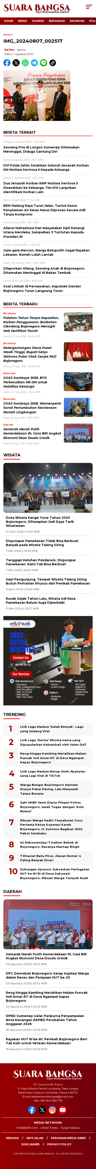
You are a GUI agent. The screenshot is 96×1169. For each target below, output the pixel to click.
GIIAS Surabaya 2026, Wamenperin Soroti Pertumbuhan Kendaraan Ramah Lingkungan (32, 408)
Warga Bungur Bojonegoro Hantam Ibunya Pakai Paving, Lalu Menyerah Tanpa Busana (49, 789)
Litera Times (49, 1127)
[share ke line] (44, 65)
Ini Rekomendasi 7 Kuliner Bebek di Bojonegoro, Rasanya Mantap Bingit (49, 845)
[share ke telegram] (35, 65)
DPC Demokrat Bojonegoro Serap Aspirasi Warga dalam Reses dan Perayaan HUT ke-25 (47, 975)
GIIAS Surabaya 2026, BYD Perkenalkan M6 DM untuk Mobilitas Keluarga (25, 382)
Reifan (9, 49)
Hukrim (38, 21)
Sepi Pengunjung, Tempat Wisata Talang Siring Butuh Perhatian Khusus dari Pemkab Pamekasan (48, 581)
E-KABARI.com (27, 1127)
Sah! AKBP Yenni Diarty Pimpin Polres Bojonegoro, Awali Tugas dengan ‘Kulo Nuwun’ (52, 807)
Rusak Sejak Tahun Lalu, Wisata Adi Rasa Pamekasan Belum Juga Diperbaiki (40, 601)
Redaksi (12, 1138)
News (22, 21)
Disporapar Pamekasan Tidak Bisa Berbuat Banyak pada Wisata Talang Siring (42, 543)
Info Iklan (34, 1138)
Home (8, 21)
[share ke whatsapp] (26, 65)
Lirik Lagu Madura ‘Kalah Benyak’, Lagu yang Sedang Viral (51, 729)
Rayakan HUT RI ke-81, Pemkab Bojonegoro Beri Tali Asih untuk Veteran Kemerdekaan (46, 1041)
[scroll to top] (89, 1143)
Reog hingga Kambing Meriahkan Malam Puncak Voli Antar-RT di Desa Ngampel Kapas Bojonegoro (53, 758)
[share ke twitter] (17, 65)
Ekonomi (77, 21)
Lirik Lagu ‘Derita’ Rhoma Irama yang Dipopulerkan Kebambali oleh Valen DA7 (53, 742)
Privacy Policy (59, 1144)
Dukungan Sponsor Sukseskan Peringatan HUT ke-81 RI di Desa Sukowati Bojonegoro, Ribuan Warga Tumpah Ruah (54, 873)
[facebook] (32, 1112)
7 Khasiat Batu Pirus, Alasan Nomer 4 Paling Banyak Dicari (50, 858)
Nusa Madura (70, 1127)
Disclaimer (30, 1144)
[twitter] (43, 1112)
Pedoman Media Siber (68, 1138)
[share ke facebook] (8, 65)
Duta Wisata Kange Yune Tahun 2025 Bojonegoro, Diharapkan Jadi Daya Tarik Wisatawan (40, 522)
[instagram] (53, 1112)
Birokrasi (57, 21)
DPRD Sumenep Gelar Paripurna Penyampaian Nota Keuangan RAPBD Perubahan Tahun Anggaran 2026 (45, 1020)
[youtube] (63, 1112)
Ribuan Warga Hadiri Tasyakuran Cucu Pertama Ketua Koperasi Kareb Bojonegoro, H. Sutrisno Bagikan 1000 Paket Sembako (51, 827)
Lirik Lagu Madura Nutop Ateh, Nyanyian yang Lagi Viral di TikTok (52, 774)
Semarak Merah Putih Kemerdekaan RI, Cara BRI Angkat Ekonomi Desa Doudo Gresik (32, 433)
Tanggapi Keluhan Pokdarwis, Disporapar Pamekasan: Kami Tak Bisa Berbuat (41, 562)
